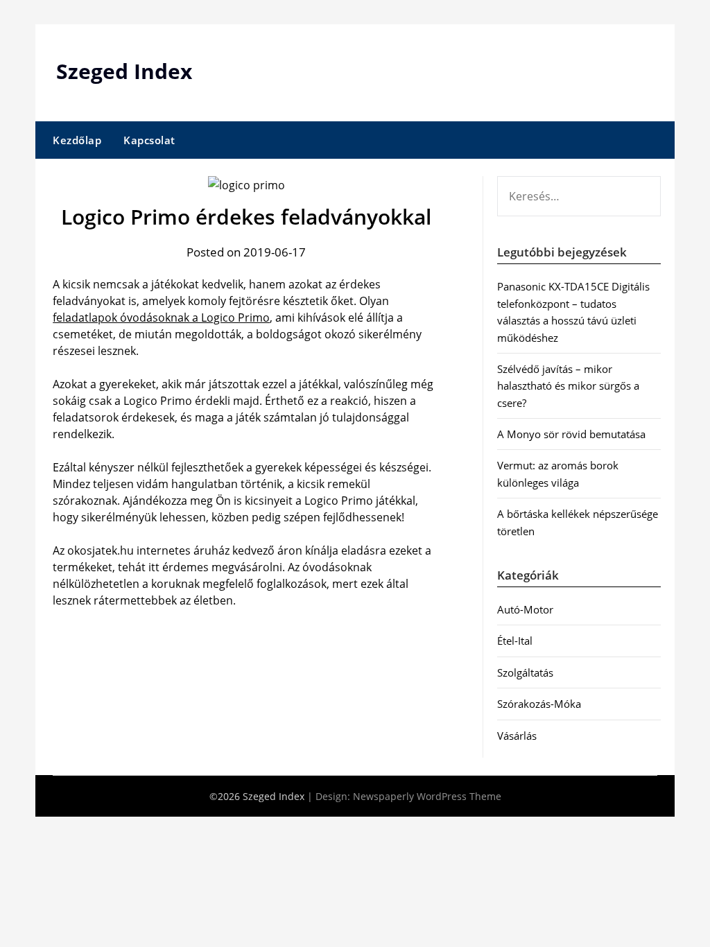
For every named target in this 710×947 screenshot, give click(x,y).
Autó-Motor (525, 609)
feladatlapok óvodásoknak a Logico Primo (161, 317)
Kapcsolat (149, 140)
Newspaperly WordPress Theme (427, 796)
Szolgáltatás (525, 672)
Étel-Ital (514, 641)
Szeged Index (124, 71)
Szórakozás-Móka (539, 704)
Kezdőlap (77, 140)
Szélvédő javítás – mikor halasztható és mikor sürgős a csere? (568, 386)
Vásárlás (517, 735)
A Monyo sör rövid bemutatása (571, 434)
